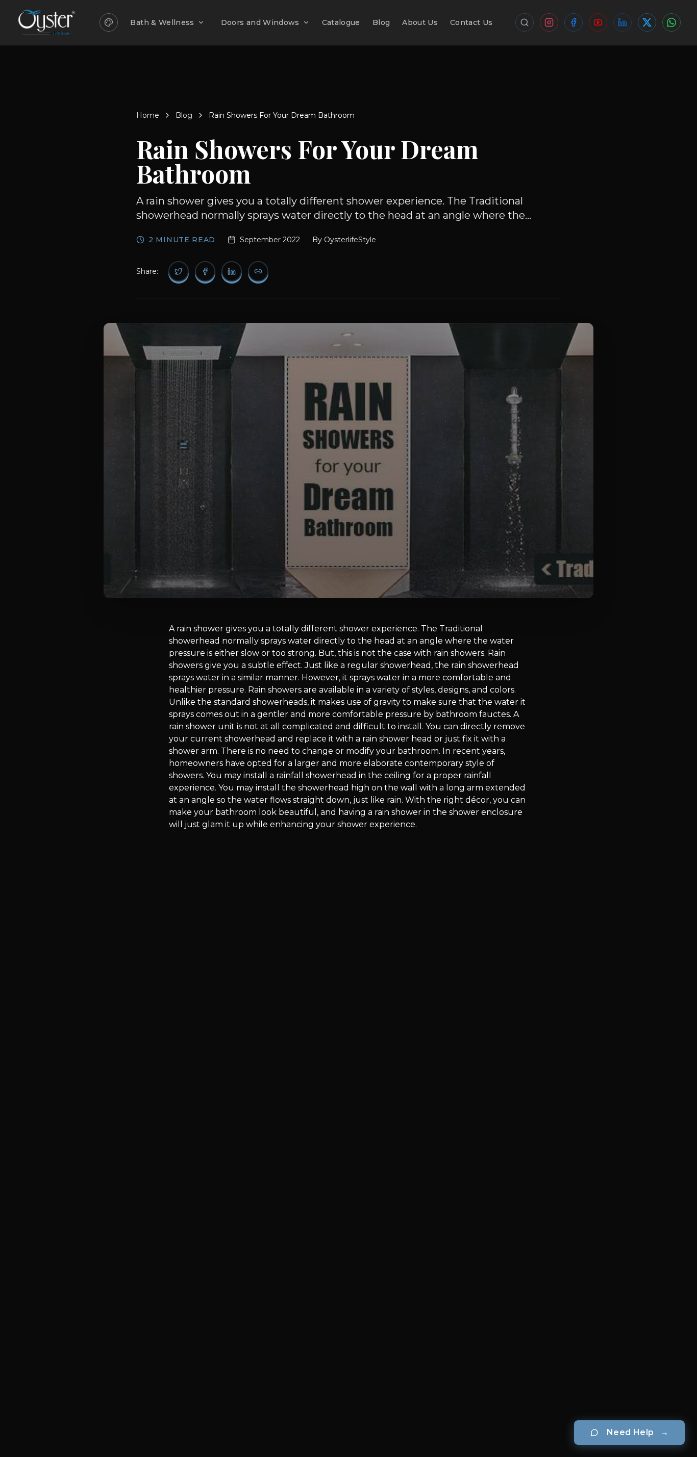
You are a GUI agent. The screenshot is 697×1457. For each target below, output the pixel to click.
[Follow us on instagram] (549, 22)
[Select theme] (108, 22)
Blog (381, 22)
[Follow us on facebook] (573, 22)
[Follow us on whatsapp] (671, 22)
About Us (420, 22)
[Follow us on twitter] (647, 22)
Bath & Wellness (162, 22)
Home (147, 115)
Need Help (637, 1432)
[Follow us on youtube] (598, 22)
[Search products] (524, 22)
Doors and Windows (260, 22)
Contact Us (471, 22)
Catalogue (341, 22)
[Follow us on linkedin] (622, 22)
